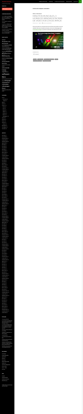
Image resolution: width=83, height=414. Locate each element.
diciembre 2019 (4, 234)
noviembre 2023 (5, 169)
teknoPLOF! (4, 356)
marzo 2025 (4, 150)
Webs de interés (69, 1)
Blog (3, 102)
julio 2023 (3, 174)
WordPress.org (4, 380)
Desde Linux (4, 363)
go (10, 53)
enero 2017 (4, 272)
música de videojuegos (49, 59)
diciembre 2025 (4, 138)
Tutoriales (3, 128)
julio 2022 (3, 188)
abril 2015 (3, 303)
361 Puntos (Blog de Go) (6, 364)
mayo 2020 (4, 227)
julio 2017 (3, 262)
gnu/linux (8, 53)
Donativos (51, 1)
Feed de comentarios (5, 379)
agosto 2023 (4, 172)
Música (34, 13)
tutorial (11, 78)
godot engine (7, 55)
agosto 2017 (4, 261)
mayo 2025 (4, 147)
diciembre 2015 (4, 290)
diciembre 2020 (4, 216)
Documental (4, 51)
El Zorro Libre (4, 366)
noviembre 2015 (5, 292)
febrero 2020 (4, 231)
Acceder (3, 375)
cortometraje (8, 48)
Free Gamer (4, 353)
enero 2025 (4, 153)
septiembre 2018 (5, 248)
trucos (8, 78)
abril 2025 (3, 149)
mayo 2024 (4, 161)
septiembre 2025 (5, 141)
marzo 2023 (4, 178)
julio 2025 (3, 144)
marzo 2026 (4, 136)
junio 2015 (4, 300)
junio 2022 (4, 189)
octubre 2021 (4, 202)
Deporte (3, 117)
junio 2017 (4, 264)
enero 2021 (4, 214)
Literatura (4, 113)
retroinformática (46, 60)
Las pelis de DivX (5, 335)
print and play (8, 64)
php (5, 64)
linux (8, 58)
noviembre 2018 (5, 245)
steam (6, 78)
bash (3, 45)
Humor (3, 120)
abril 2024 (3, 163)
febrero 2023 (4, 180)
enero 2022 (4, 197)
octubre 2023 (4, 171)
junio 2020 (4, 225)
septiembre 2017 (5, 259)
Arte (2, 97)
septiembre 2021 (5, 203)
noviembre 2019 (5, 236)
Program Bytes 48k (5, 355)
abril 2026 (3, 135)
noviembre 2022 (5, 183)
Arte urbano (5, 99)
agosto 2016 (4, 279)
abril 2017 (3, 267)
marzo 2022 (4, 194)
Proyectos (76, 1)
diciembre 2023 (4, 167)
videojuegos (5, 84)
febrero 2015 (4, 306)
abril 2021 (3, 209)
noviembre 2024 (5, 155)
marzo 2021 (4, 211)
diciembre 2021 (4, 199)
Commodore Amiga (37, 29)
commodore (40, 59)
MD (40, 23)
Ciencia (3, 103)
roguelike (4, 71)
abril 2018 (3, 251)
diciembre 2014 (4, 309)
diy (10, 49)
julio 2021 (3, 206)
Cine (3, 108)
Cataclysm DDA (8, 45)
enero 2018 (4, 255)
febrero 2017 (4, 270)
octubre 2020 (4, 219)
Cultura (3, 105)
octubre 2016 (4, 276)
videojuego (7, 80)
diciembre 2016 (4, 273)
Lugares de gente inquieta (59, 1)
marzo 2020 (4, 230)
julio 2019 (3, 239)
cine (8, 46)
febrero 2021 (4, 213)
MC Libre (3, 369)
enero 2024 (4, 166)
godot (3, 55)
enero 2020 (4, 233)
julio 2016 (3, 281)
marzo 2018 (4, 253)
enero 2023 (4, 181)
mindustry (4, 59)
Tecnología (4, 127)
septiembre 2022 (5, 185)
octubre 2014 (4, 312)
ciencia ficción (5, 46)
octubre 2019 (4, 237)
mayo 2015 (4, 301)
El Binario (3, 358)
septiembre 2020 (5, 220)
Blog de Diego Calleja (5, 361)
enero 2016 (4, 289)
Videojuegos (39, 13)
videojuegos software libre (6, 89)
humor (8, 56)
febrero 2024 (4, 164)
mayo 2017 (4, 265)
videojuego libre (6, 82)
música (3, 64)
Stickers (4, 100)
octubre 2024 (4, 157)
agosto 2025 (4, 143)
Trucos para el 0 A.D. (5, 319)
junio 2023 (4, 175)
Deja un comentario (47, 23)
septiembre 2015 (5, 295)
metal (10, 58)
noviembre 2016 (5, 275)
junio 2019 (4, 241)
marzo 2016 (4, 286)
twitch (3, 80)
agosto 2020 (4, 222)
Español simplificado (43, 1)
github (4, 53)
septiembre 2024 (5, 158)
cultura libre (4, 49)
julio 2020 (3, 223)
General (3, 119)
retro (56, 59)
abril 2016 (3, 284)
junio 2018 (4, 250)
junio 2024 (4, 160)
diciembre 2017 (4, 256)
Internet (3, 122)
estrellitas (8, 51)
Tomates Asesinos (6, 1)
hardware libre (4, 56)
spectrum (3, 78)
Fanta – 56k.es (4, 367)
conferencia (4, 48)
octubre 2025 (4, 139)
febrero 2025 (4, 152)
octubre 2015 (4, 293)
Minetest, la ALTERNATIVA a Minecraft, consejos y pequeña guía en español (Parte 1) (7, 343)
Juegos (4, 111)
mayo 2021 (4, 208)
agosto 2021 (4, 205)
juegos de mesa (4, 58)
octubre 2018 (4, 247)
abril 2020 (3, 228)
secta (7, 71)
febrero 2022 (4, 195)
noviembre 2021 (5, 200)
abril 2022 (3, 192)
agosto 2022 (4, 186)
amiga (35, 59)
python (3, 66)
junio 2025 (4, 146)
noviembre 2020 (5, 217)
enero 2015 (4, 307)
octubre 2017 (4, 258)
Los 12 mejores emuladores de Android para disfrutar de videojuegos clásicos (7, 322)
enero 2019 (4, 242)
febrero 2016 (4, 287)
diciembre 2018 (4, 244)
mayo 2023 (4, 177)
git (11, 51)
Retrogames (4, 125)
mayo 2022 (4, 191)
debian (8, 49)
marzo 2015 (4, 304)
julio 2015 (3, 298)
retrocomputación (37, 60)
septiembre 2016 (5, 278)
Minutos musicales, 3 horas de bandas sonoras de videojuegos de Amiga (47, 18)
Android (3, 39)
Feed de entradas (5, 377)
